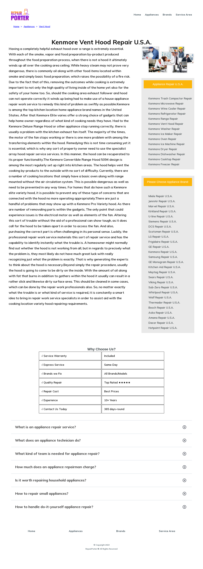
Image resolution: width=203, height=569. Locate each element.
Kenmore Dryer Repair (162, 149)
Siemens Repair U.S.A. (162, 221)
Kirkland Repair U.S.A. (162, 211)
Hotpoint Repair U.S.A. (162, 327)
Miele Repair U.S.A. (160, 196)
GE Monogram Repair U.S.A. (166, 262)
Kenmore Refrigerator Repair (167, 113)
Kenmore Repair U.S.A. (162, 251)
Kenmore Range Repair (163, 118)
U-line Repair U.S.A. (160, 216)
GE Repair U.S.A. (158, 246)
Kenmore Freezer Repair (164, 164)
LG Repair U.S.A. (158, 236)
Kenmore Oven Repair (162, 139)
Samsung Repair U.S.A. (163, 257)
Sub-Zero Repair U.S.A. (163, 287)
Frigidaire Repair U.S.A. (163, 241)
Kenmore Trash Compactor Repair (170, 98)
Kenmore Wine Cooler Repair (167, 108)
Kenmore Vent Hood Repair (165, 123)
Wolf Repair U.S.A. (160, 297)
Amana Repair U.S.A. (161, 317)
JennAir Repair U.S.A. (161, 201)
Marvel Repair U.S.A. (161, 206)
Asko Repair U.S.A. (160, 312)
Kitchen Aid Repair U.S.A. (164, 267)
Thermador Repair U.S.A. (164, 302)
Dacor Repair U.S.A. (161, 322)
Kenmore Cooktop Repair (164, 159)
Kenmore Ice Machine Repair (166, 144)
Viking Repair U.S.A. (161, 282)
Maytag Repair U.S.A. (162, 272)
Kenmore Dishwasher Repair (166, 154)
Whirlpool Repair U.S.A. (163, 292)
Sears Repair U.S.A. (160, 277)
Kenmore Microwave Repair (166, 103)
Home (137, 14)
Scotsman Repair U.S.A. (163, 231)
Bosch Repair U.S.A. (161, 307)
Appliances (152, 14)
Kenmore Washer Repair (164, 128)
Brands (167, 14)
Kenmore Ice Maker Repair (165, 134)
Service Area (184, 14)
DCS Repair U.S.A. (160, 226)
